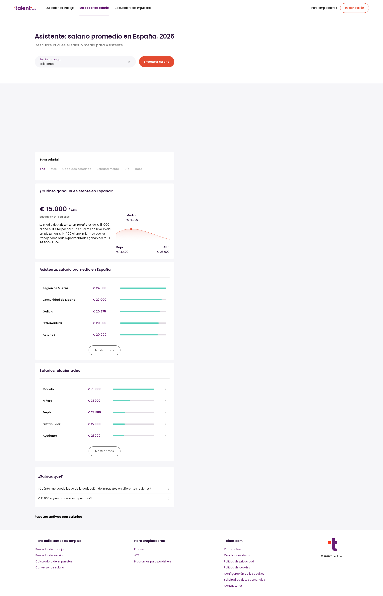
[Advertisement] (104, 116)
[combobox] (83, 63)
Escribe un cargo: (50, 59)
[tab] (42, 171)
